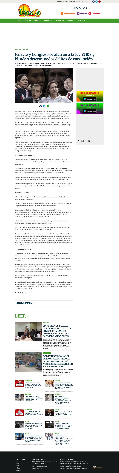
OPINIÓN (36, 20)
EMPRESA (70, 20)
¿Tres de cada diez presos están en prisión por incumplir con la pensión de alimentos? (34, 414)
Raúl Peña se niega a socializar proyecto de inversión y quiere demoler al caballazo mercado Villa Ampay (57, 331)
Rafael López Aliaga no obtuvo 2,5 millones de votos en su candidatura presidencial (33, 385)
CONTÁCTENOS (81, 20)
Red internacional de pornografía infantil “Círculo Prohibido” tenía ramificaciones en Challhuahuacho (58, 361)
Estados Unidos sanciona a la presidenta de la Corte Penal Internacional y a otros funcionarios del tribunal (34, 438)
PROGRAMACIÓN (48, 20)
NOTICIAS (28, 20)
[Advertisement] (59, 35)
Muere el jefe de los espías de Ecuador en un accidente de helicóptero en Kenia (63, 414)
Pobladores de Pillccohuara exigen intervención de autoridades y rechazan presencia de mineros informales (63, 400)
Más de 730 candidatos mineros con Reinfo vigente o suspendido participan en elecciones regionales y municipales (64, 385)
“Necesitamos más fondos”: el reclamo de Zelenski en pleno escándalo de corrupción (34, 426)
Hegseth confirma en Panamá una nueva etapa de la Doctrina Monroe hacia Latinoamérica (63, 426)
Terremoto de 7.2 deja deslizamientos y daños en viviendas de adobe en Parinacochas (34, 399)
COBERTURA (60, 20)
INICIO (20, 20)
